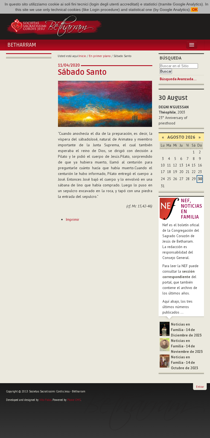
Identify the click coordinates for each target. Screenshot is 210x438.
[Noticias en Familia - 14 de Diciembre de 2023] (165, 328)
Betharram (21, 45)
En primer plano (100, 56)
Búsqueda (171, 58)
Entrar (200, 387)
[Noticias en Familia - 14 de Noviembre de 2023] (165, 344)
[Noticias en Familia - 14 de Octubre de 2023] (165, 361)
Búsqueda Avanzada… (178, 79)
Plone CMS (74, 400)
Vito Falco (45, 400)
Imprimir (72, 219)
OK (194, 9)
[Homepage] (54, 25)
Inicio (82, 56)
